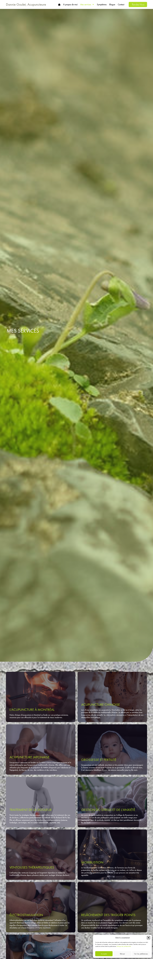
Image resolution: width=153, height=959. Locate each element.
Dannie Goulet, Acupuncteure (26, 4)
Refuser (122, 954)
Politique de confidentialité (124, 946)
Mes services (85, 4)
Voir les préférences (141, 954)
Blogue (112, 4)
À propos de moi (70, 4)
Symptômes (102, 4)
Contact (121, 4)
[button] (148, 938)
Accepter (104, 954)
